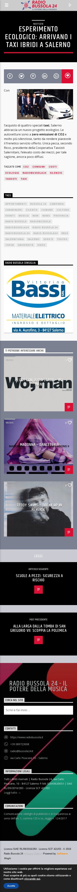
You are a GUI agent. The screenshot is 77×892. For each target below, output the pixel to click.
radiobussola (40, 221)
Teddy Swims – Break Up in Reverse (39, 507)
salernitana (14, 239)
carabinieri (13, 209)
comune (47, 209)
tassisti (11, 178)
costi (53, 166)
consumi (39, 166)
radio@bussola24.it (21, 751)
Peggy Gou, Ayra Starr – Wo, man (39, 382)
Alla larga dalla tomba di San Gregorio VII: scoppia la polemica (38, 628)
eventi (10, 215)
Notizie (38, 23)
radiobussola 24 (17, 233)
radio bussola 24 (45, 227)
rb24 (64, 233)
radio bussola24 (45, 233)
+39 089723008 (19, 744)
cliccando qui (32, 879)
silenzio (56, 172)
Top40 (9, 245)
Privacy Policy (33, 853)
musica (24, 215)
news (46, 215)
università (26, 245)
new (36, 215)
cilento (32, 209)
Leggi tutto (11, 792)
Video (41, 245)
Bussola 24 (38, 203)
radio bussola (16, 221)
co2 (26, 166)
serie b (48, 239)
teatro (62, 239)
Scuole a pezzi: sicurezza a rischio (39, 578)
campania (57, 203)
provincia (61, 215)
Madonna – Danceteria (39, 444)
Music (10, 360)
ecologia (12, 172)
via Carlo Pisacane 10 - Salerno (29, 758)
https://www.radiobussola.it (26, 737)
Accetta (11, 885)
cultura (63, 209)
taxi (24, 178)
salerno (33, 239)
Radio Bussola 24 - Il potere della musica (38, 686)
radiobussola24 (34, 172)
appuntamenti (16, 203)
